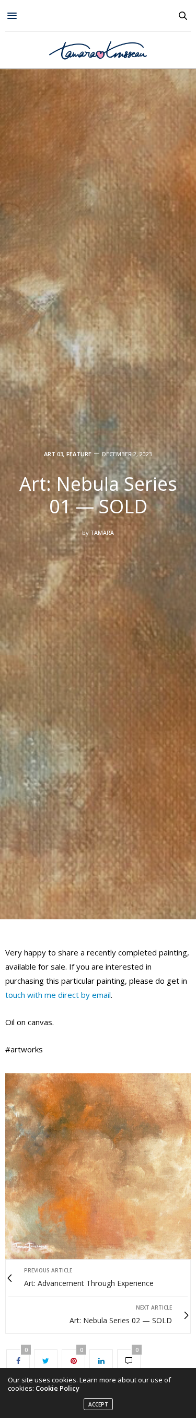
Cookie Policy (57, 1388)
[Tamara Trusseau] (98, 50)
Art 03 (53, 454)
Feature (78, 454)
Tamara (102, 532)
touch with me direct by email (58, 995)
